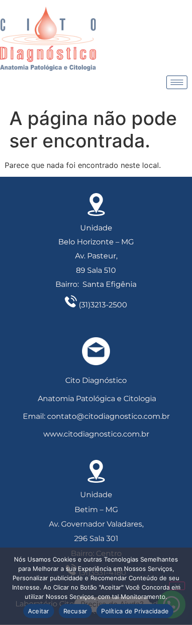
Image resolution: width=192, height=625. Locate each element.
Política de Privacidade (135, 611)
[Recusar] (177, 586)
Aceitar (38, 611)
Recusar (75, 611)
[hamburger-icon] (176, 82)
